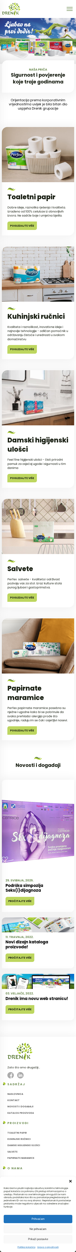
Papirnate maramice (20, 1158)
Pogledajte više (22, 226)
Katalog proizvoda (20, 1113)
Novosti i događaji (20, 1106)
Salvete (12, 1151)
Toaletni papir (17, 1132)
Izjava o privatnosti (48, 1247)
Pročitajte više (20, 901)
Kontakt (13, 1100)
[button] (70, 1181)
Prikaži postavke (38, 1239)
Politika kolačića (26, 1247)
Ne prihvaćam (38, 1228)
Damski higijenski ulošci (23, 1145)
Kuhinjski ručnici (19, 1139)
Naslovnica (15, 1094)
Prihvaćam (38, 1218)
